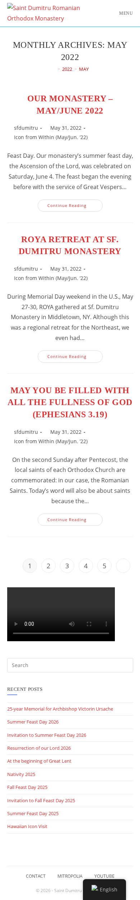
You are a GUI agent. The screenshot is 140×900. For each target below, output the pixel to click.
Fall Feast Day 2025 (27, 787)
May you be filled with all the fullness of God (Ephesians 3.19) (70, 402)
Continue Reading (75, 207)
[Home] (53, 69)
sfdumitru (26, 127)
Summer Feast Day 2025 (33, 813)
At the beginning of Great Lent (39, 761)
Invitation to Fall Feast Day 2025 (41, 800)
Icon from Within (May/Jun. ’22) (51, 137)
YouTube (104, 876)
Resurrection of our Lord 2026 (39, 748)
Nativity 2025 (21, 774)
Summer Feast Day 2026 (33, 721)
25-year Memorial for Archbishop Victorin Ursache (60, 709)
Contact (36, 876)
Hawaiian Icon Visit (27, 826)
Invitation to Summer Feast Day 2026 (46, 735)
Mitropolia (70, 876)
